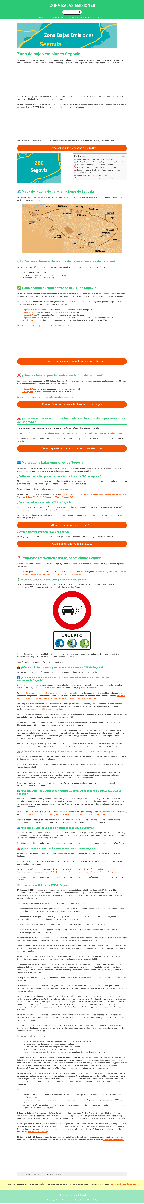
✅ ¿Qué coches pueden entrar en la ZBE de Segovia (94, 165)
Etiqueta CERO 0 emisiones (34, 310)
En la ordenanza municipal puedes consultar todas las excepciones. (45, 326)
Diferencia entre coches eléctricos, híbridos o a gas (72, 404)
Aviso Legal (51, 1200)
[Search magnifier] (79, 12)
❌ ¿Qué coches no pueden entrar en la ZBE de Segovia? (95, 167)
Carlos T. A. (57, 1174)
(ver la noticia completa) (38, 1132)
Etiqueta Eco (27, 312)
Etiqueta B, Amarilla (30, 318)
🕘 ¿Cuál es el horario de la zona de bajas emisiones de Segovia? (98, 162)
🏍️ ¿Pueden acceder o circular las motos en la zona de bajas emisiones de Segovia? (97, 171)
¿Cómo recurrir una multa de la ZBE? (72, 525)
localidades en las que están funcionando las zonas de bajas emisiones (52, 693)
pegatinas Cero (56, 709)
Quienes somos (63, 1195)
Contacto (74, 1195)
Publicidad (82, 1195)
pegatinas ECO (39, 709)
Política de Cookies (79, 1200)
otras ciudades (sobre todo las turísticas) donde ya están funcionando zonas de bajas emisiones (83, 433)
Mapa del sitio (92, 1200)
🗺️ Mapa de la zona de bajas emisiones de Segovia (93, 159)
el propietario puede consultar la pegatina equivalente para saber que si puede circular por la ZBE (65, 814)
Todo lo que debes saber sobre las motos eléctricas (72, 448)
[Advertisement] (72, 80)
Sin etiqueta (27, 320)
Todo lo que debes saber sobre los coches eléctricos (72, 361)
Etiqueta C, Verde (29, 315)
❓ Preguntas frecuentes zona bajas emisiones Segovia (95, 178)
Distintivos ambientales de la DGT (80, 17)
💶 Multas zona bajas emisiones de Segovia (90, 175)
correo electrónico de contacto (124, 1184)
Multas (100, 17)
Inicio (41, 17)
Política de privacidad (63, 1200)
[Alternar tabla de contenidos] (122, 156)
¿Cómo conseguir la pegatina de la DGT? (72, 148)
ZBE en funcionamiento (55, 17)
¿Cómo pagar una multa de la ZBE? (72, 543)
